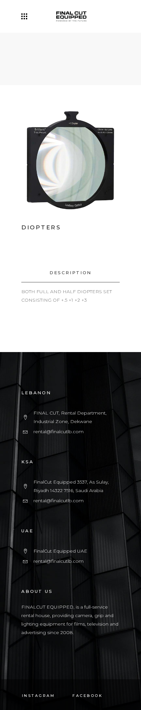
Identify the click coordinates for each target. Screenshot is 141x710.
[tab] (70, 272)
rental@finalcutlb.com (58, 432)
